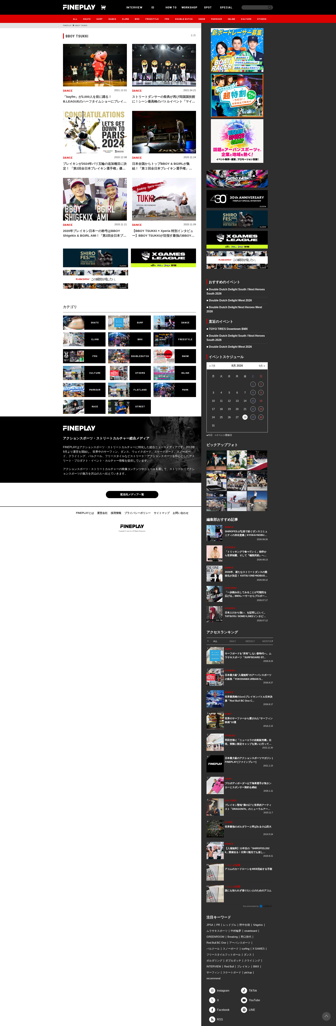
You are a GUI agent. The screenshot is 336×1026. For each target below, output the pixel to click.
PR (218, 924)
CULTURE (246, 19)
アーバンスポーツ (239, 942)
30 (261, 417)
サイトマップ (162, 512)
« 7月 (212, 365)
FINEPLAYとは (85, 512)
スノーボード (231, 948)
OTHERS (262, 19)
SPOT (208, 7)
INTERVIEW (134, 7)
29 (253, 417)
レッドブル (229, 924)
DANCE (112, 19)
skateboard (250, 930)
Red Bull (229, 966)
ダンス (248, 954)
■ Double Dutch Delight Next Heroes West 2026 (234, 309)
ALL (75, 19)
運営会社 (102, 512)
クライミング (252, 960)
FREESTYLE (152, 19)
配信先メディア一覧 (132, 494)
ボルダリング (214, 960)
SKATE (87, 19)
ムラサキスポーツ (216, 930)
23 (261, 409)
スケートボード (232, 972)
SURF (99, 19)
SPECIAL (226, 7)
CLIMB (125, 19)
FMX (167, 19)
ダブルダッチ (233, 960)
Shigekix (258, 924)
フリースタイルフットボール (223, 954)
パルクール (213, 948)
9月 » (262, 365)
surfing (245, 948)
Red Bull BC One (216, 942)
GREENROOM (215, 936)
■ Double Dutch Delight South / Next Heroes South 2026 (235, 291)
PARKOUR (216, 19)
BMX (137, 19)
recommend (213, 978)
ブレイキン (243, 966)
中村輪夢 (236, 930)
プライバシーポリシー (137, 512)
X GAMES (259, 948)
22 (253, 409)
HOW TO (171, 7)
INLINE (231, 19)
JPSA (209, 924)
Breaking (232, 936)
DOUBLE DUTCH (184, 19)
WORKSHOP (189, 7)
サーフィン (213, 972)
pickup (248, 972)
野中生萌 (244, 924)
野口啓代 (246, 936)
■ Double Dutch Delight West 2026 (229, 300)
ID (152, 7)
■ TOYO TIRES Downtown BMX (227, 328)
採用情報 (116, 512)
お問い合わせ (180, 512)
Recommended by (251, 906)
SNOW (201, 19)
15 (253, 400)
